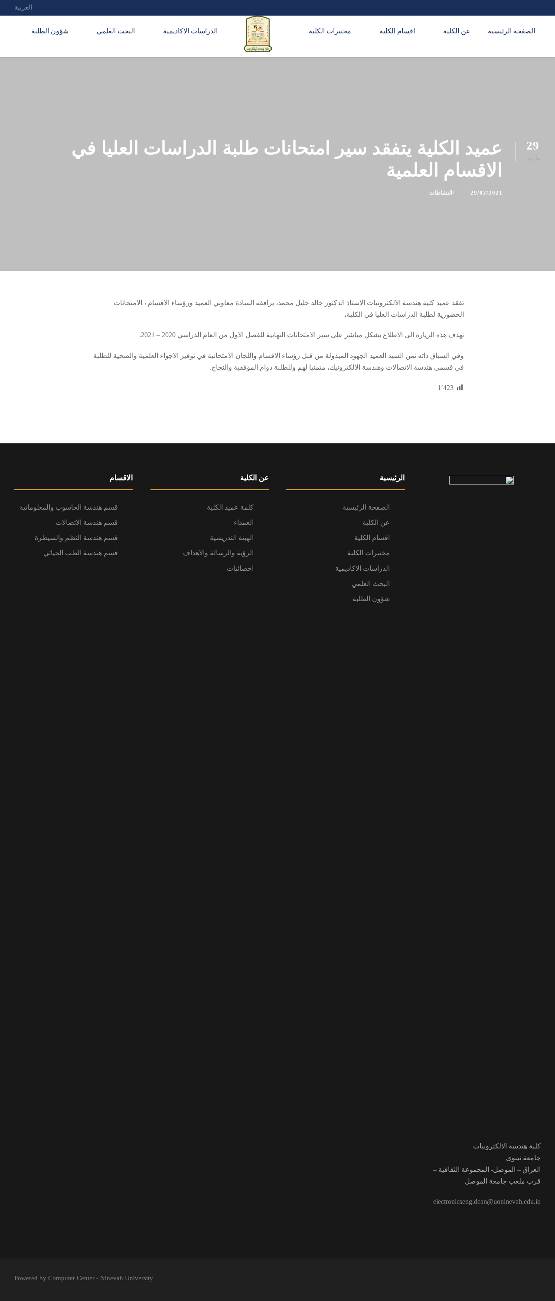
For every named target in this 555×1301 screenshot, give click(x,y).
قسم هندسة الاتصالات (87, 522)
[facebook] (522, 7)
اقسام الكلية (397, 31)
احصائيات (240, 568)
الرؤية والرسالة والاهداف (218, 552)
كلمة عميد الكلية (230, 507)
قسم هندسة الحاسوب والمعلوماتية (69, 507)
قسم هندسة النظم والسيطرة (76, 537)
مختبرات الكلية (330, 31)
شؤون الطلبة (50, 31)
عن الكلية (456, 31)
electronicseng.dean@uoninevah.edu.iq (487, 1201)
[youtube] (506, 7)
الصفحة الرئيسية (511, 31)
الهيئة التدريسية (232, 537)
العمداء (244, 522)
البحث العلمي (116, 31)
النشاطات (441, 192)
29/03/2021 (486, 192)
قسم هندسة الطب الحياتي (80, 552)
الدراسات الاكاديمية (190, 31)
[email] (538, 7)
